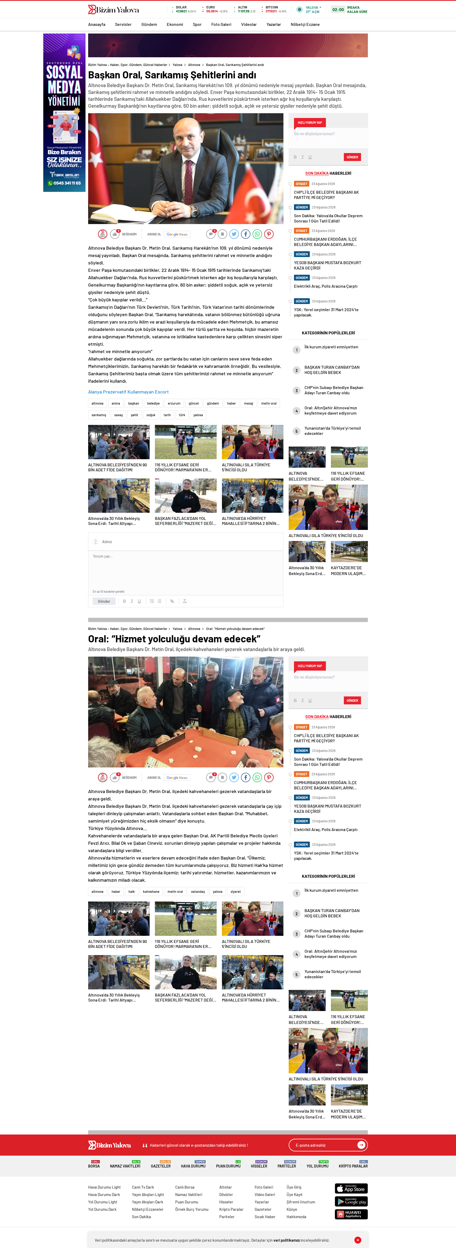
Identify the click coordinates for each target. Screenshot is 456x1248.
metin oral (269, 403)
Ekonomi (175, 24)
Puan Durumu (228, 1164)
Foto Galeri (221, 24)
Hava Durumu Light (104, 1187)
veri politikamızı (286, 1240)
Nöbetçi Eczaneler (148, 1209)
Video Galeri (265, 1194)
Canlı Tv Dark (143, 1187)
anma (116, 403)
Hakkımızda (296, 1216)
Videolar (249, 24)
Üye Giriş (294, 1187)
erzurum (174, 403)
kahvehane (151, 891)
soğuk (150, 415)
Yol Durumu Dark (102, 1209)
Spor (197, 24)
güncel (194, 403)
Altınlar (225, 1187)
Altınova (194, 65)
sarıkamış (99, 415)
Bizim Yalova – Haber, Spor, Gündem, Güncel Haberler (127, 65)
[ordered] (152, 601)
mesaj (248, 403)
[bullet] (159, 601)
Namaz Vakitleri (125, 1164)
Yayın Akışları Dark (147, 1201)
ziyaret (236, 891)
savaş (118, 415)
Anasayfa (96, 24)
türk (182, 415)
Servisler (123, 24)
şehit (134, 415)
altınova (97, 403)
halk (132, 891)
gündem (213, 403)
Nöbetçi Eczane (305, 24)
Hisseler (259, 1164)
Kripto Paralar (353, 1164)
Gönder (104, 601)
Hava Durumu (193, 1164)
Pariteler (287, 1164)
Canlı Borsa (184, 1187)
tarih (167, 415)
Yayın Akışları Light (148, 1194)
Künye (292, 1209)
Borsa (94, 1164)
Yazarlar (274, 24)
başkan (133, 403)
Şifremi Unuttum (301, 1201)
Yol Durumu (318, 1164)
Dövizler (226, 1194)
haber (231, 403)
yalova (198, 415)
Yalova (177, 65)
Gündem (149, 24)
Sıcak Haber (265, 1216)
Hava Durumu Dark (104, 1194)
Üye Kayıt (295, 1194)
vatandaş (198, 891)
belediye (153, 403)
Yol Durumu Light (102, 1201)
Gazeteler (161, 1164)
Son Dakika (141, 1216)
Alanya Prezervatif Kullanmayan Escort (128, 392)
